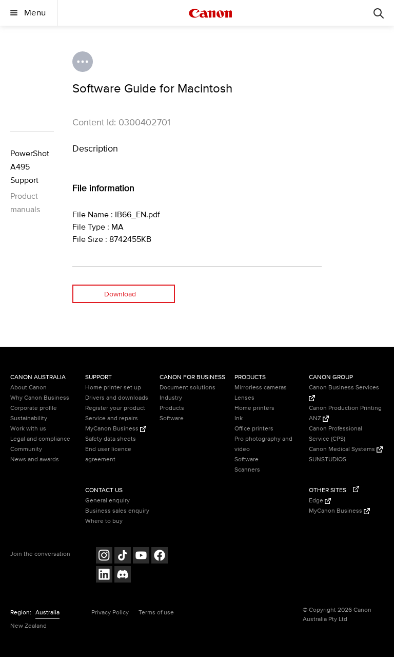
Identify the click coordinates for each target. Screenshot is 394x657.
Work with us (28, 429)
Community (26, 449)
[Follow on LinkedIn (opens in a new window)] (104, 575)
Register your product (115, 408)
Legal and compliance (40, 439)
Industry (171, 398)
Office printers (253, 429)
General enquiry (107, 500)
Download (120, 294)
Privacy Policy (110, 612)
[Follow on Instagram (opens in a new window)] (104, 556)
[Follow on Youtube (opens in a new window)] (141, 556)
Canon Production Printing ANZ (345, 413)
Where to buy (104, 521)
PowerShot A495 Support (29, 166)
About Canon (28, 387)
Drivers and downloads (116, 398)
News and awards (34, 459)
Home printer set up (113, 387)
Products (172, 408)
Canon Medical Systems (343, 449)
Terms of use (156, 612)
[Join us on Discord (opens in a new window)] (122, 575)
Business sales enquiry (117, 511)
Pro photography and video (263, 444)
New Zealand (28, 626)
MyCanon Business (112, 429)
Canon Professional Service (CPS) (335, 434)
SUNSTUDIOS (327, 459)
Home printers (254, 408)
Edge (317, 500)
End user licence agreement (108, 454)
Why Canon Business (39, 398)
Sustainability (28, 418)
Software (172, 418)
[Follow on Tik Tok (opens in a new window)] (122, 556)
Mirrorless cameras (260, 387)
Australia (47, 612)
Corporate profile (33, 408)
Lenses (244, 398)
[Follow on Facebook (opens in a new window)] (159, 556)
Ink (238, 418)
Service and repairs (111, 418)
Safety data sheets (110, 439)
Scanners (247, 470)
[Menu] (378, 13)
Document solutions (187, 387)
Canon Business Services (344, 387)
